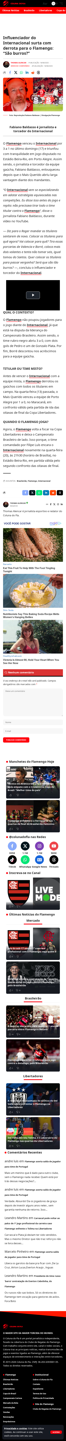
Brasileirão (22, 481)
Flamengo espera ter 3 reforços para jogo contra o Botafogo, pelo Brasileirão (32, 1061)
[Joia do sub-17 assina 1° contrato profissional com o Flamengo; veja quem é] (33, 944)
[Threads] (54, 861)
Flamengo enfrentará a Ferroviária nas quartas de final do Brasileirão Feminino (31, 822)
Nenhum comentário (20, 66)
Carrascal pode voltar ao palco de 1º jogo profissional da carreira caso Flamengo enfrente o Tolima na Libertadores (32, 1223)
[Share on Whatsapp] (21, 72)
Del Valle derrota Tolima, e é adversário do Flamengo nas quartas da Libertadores (32, 1139)
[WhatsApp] (25, 861)
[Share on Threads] (38, 72)
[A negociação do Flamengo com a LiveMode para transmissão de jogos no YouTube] (33, 894)
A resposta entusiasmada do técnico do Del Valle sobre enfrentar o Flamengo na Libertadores (33, 1104)
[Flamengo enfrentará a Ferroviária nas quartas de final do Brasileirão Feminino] (33, 816)
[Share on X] (15, 72)
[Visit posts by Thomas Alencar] (6, 64)
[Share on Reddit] (32, 72)
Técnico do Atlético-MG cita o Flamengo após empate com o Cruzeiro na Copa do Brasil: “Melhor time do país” (31, 787)
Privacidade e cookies (15, 1428)
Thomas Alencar (18, 62)
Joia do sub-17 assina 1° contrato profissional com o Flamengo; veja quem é (32, 950)
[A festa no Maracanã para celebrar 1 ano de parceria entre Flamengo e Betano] (33, 1021)
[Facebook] (51, 504)
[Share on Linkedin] (27, 72)
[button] (56, 1432)
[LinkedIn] (61, 504)
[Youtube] (54, 848)
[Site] (47, 504)
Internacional (46, 143)
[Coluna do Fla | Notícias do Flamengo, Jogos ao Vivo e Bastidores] (14, 3)
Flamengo (13, 143)
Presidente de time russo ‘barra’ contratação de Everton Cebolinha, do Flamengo (33, 1281)
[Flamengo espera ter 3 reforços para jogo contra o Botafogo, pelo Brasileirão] (33, 1055)
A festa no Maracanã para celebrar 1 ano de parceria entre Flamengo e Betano (33, 1028)
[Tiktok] (12, 861)
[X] (54, 504)
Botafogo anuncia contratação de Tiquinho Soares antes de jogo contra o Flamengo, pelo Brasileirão (33, 982)
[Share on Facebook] (10, 72)
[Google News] (39, 861)
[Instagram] (58, 504)
